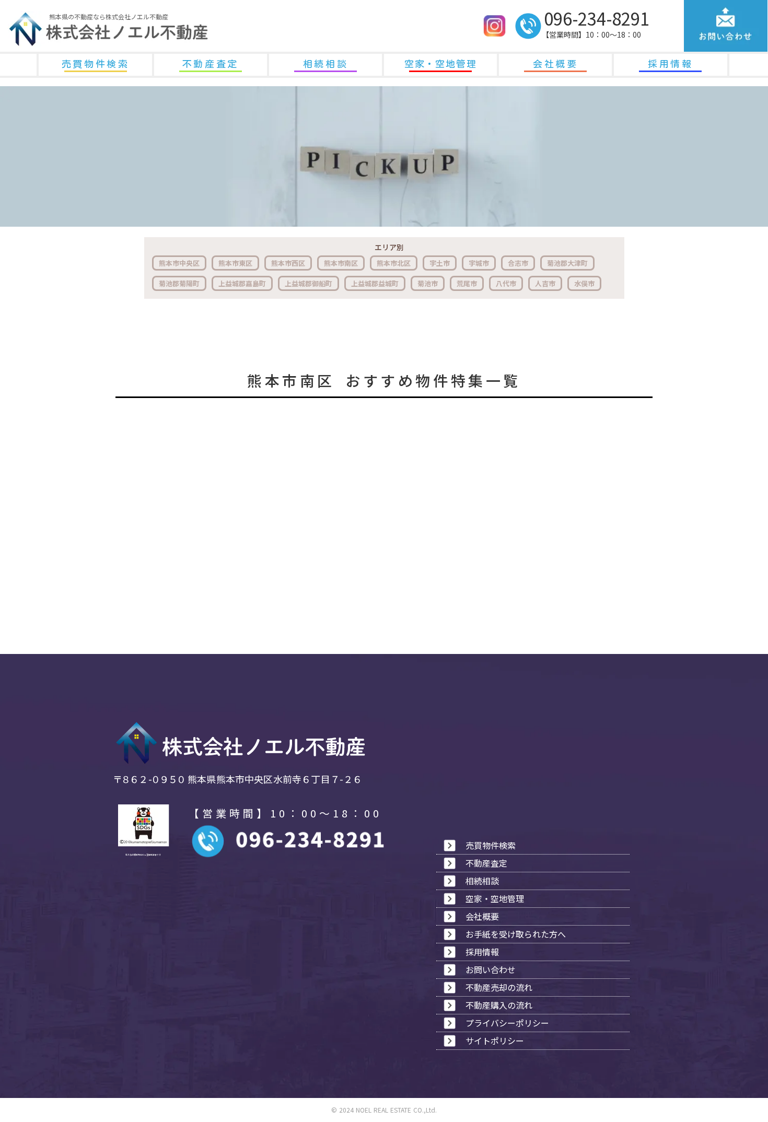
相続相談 (325, 63)
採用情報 (670, 63)
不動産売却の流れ (499, 987)
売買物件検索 (96, 63)
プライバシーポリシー (507, 1022)
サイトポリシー (495, 1040)
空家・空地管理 (440, 63)
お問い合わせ (491, 969)
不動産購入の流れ (499, 1005)
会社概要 (555, 63)
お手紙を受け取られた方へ (516, 934)
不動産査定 (210, 63)
